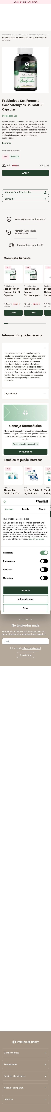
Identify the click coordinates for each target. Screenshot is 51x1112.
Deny (25, 608)
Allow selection (25, 599)
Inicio (4, 35)
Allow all (25, 590)
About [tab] (42, 509)
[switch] (44, 561)
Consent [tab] (9, 509)
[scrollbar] (25, 323)
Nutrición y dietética (16, 35)
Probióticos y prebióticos (37, 35)
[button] (25, 1064)
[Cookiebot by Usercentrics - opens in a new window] (36, 501)
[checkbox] (11, 648)
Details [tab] (25, 509)
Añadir (13, 313)
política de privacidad (31, 648)
